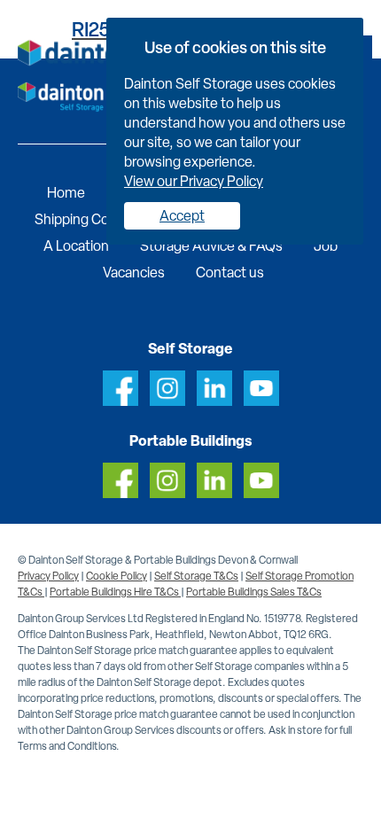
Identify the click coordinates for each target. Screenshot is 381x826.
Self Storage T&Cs (196, 576)
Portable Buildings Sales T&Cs (254, 592)
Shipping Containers (97, 219)
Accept (182, 215)
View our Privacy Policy (193, 181)
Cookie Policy (116, 576)
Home (66, 192)
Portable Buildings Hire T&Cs (115, 592)
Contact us (230, 272)
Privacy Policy (48, 576)
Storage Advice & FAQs (211, 246)
